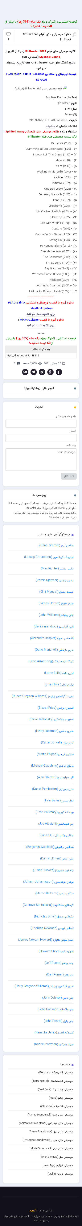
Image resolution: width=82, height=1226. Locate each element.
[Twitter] (33, 372)
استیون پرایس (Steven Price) (56, 707)
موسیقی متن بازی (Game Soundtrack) (51, 1131)
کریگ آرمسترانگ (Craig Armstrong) (51, 661)
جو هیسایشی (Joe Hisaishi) (56, 823)
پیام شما (71, 445)
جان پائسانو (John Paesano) (56, 1009)
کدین (32, 1210)
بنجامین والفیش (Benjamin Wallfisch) (50, 847)
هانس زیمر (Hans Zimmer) (56, 545)
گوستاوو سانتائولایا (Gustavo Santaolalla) (48, 905)
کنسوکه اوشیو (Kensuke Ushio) (54, 1032)
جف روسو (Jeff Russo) (59, 963)
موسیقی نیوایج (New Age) (57, 1165)
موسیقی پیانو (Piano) (61, 1098)
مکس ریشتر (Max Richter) (57, 568)
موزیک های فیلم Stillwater (63, 517)
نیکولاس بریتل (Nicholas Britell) (54, 916)
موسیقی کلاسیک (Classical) (56, 1106)
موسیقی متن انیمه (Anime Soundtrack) (50, 1115)
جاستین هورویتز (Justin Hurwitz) (53, 870)
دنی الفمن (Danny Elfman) (57, 858)
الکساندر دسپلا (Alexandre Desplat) (52, 638)
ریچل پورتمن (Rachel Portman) (54, 1044)
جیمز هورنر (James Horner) (56, 603)
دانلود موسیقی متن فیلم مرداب (30, 513)
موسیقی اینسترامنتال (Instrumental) (52, 1081)
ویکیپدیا (50, 126)
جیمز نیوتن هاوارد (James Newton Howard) (46, 939)
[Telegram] (42, 372)
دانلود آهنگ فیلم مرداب (54, 504)
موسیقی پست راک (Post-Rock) (55, 1089)
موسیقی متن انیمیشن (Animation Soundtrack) (46, 1123)
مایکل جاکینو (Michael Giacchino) (52, 765)
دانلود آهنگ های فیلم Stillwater (24, 504)
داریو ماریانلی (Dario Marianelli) (54, 649)
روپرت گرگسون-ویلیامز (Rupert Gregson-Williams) (43, 696)
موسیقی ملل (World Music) (57, 1157)
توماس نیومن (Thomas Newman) (52, 928)
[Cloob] (25, 372)
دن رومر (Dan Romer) (60, 974)
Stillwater (72, 504)
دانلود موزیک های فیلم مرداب (61, 513)
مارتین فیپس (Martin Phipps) (55, 754)
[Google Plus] (50, 372)
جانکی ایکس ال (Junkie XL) (57, 835)
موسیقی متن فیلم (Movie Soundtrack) (51, 1148)
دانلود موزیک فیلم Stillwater (40, 508)
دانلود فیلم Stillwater (66, 508)
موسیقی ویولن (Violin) (60, 1174)
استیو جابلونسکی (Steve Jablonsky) (51, 719)
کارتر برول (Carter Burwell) (57, 742)
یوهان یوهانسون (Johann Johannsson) (48, 881)
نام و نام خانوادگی (66, 416)
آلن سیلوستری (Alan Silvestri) (55, 777)
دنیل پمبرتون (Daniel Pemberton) (53, 789)
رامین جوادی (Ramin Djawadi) (55, 580)
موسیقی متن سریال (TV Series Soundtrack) (47, 1140)
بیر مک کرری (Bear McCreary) (55, 812)
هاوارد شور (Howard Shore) (56, 951)
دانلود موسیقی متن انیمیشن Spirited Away (32, 131)
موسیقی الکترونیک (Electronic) (55, 1072)
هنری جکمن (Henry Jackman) (54, 731)
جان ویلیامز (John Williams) (56, 615)
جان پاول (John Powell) (59, 1021)
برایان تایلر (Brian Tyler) (59, 684)
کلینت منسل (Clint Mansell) (56, 591)
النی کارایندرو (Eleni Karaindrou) (54, 626)
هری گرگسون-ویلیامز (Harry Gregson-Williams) (44, 986)
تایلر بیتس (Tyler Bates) (59, 800)
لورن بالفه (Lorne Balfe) (59, 673)
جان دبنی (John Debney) (58, 997)
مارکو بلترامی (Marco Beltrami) (54, 893)
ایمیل (73, 431)
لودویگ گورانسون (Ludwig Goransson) (49, 557)
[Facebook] (59, 372)
